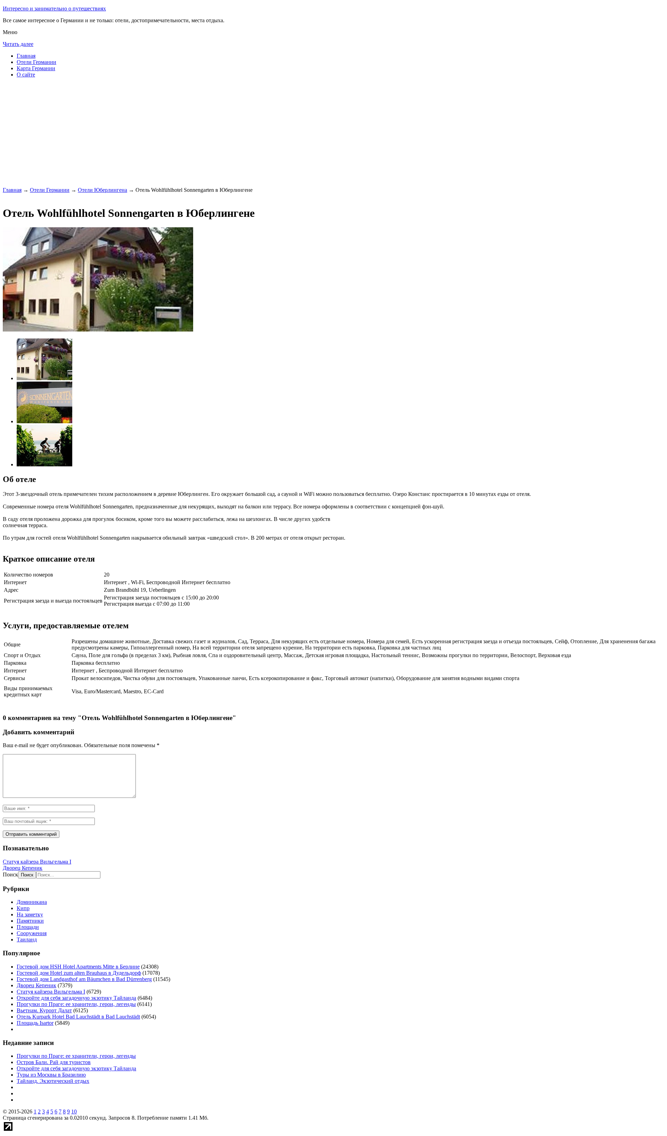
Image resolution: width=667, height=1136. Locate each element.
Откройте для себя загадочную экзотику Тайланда (76, 998)
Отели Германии (36, 62)
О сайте (26, 74)
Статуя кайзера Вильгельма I (37, 862)
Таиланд (27, 939)
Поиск (10, 874)
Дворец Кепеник (22, 868)
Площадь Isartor (35, 1023)
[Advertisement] (211, 132)
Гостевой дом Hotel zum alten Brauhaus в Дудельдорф (79, 973)
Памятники (30, 921)
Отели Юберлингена (102, 190)
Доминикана (32, 902)
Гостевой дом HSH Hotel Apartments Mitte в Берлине (78, 967)
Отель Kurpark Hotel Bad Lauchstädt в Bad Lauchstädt (78, 1017)
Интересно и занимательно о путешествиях (54, 8)
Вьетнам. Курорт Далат (44, 1010)
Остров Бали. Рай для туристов (54, 1062)
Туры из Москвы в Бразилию (51, 1075)
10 (74, 1111)
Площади (28, 927)
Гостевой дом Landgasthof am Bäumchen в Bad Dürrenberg (84, 979)
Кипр (23, 908)
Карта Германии (36, 68)
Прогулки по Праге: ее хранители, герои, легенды (76, 1004)
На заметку (30, 914)
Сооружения (32, 933)
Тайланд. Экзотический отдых (53, 1081)
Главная (26, 56)
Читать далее (18, 44)
